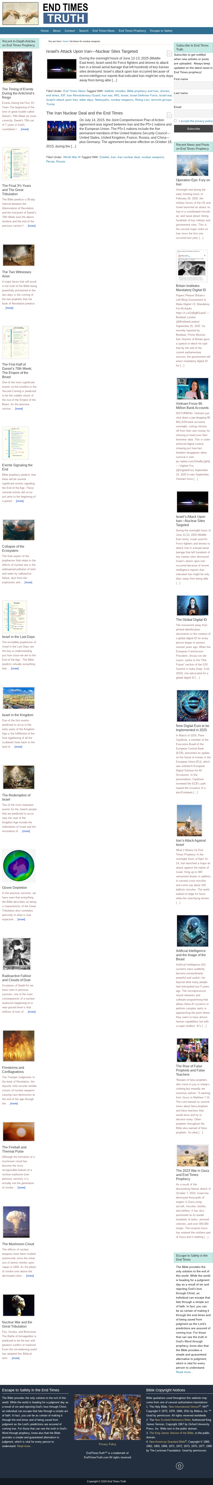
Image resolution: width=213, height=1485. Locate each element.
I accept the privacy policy (196, 121)
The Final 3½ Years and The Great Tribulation (16, 190)
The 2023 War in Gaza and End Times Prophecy (192, 1175)
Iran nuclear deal (129, 157)
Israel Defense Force (143, 95)
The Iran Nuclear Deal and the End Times (84, 113)
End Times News (74, 91)
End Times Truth (54, 14)
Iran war (107, 95)
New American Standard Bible (167, 1441)
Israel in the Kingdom (17, 715)
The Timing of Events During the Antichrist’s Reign (18, 93)
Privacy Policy (107, 1444)
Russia (60, 161)
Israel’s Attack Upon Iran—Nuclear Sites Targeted (92, 51)
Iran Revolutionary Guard (83, 95)
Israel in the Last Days (18, 637)
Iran (113, 157)
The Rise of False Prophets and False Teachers (190, 1070)
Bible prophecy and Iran (143, 91)
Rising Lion (142, 99)
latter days (86, 99)
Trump (50, 104)
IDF (63, 95)
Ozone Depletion (14, 887)
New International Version (184, 1406)
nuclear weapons (122, 99)
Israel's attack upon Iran (62, 99)
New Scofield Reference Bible (173, 1419)
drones (164, 91)
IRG (116, 95)
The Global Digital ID (191, 619)
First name (181, 79)
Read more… (25, 1446)
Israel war (165, 95)
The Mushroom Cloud (18, 1244)
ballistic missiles (115, 91)
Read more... (184, 1372)
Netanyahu (102, 99)
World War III (71, 157)
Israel (124, 95)
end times (52, 95)
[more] (25, 129)
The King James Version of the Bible (171, 1433)
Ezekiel (104, 157)
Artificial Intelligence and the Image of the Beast (191, 955)
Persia (50, 161)
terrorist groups (161, 99)
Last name (181, 93)
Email (177, 107)
